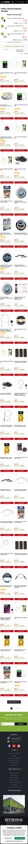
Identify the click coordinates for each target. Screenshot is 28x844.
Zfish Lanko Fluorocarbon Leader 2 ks (20, 682)
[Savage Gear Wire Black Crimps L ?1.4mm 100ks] (7, 384)
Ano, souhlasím (20, 838)
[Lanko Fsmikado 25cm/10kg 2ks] (7, 160)
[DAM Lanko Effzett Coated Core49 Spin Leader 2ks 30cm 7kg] (21, 577)
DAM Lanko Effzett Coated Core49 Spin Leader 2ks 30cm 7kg (20, 586)
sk (26, 2)
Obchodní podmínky (14, 773)
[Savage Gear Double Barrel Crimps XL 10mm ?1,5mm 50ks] (21, 544)
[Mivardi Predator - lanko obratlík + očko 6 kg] (7, 641)
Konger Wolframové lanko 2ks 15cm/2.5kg (6, 201)
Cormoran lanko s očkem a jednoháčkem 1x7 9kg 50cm (20, 490)
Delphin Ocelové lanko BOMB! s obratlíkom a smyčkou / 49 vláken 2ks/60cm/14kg (5, 618)
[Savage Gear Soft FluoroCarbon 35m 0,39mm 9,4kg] (21, 192)
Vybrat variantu (7, 86)
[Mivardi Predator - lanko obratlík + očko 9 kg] (21, 641)
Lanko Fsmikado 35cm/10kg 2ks (15, 26)
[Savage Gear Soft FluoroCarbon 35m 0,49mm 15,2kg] (7, 288)
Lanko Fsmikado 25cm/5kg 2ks (20, 137)
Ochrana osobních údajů (14, 782)
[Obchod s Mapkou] (14, 804)
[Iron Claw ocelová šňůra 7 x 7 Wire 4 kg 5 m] (21, 448)
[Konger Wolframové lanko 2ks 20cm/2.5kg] (21, 512)
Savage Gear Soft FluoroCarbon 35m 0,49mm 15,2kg (6, 298)
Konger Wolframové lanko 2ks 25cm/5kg (6, 682)
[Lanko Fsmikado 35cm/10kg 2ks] (21, 64)
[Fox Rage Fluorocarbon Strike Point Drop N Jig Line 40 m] (7, 128)
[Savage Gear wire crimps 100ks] (21, 160)
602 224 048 (16, 739)
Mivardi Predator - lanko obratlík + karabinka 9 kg (20, 426)
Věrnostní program (14, 762)
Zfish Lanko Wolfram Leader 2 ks (15, 18)
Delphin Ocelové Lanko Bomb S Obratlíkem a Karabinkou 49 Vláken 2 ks (6, 330)
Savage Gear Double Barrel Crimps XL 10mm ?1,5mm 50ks (20, 554)
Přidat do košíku (21, 86)
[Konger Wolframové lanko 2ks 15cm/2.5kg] (7, 192)
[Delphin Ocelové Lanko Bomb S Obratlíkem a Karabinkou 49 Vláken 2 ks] (7, 320)
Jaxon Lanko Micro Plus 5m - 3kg (20, 330)
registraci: (21, 23)
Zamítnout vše (8, 838)
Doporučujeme (19, 49)
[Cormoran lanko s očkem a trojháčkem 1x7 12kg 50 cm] (7, 416)
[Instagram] (19, 746)
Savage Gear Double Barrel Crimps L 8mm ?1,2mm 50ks (20, 362)
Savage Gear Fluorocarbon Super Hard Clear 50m (6, 586)
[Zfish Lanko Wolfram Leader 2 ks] (7, 64)
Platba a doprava (14, 777)
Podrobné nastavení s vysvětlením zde (14, 841)
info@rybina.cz (16, 741)
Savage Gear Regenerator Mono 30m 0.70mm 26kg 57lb (21, 234)
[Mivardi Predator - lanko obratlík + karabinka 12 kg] (7, 448)
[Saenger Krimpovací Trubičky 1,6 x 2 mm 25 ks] (7, 480)
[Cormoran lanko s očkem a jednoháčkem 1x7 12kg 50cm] (7, 512)
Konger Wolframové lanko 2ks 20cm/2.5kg (20, 522)
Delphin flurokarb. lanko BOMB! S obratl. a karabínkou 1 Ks (20, 298)
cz (26, 1)
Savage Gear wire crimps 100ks (20, 169)
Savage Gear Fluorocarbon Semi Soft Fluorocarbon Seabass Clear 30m (6, 266)
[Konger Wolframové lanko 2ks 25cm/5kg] (7, 673)
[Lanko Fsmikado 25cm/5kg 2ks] (21, 128)
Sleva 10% (14, 765)
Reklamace (14, 784)
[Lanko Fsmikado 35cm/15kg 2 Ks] (7, 352)
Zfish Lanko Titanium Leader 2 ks (21, 105)
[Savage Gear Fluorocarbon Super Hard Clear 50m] (7, 577)
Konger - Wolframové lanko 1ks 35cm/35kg (6, 554)
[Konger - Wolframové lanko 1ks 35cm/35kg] (7, 544)
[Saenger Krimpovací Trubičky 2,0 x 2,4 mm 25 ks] (21, 256)
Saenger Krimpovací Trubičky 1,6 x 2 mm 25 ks (5, 490)
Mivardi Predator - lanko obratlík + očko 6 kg (6, 650)
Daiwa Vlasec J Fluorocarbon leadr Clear (16, 34)
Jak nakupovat (14, 775)
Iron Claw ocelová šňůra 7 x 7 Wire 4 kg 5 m (20, 458)
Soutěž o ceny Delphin (14, 758)
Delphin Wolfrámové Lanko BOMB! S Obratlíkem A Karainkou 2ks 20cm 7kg (20, 394)
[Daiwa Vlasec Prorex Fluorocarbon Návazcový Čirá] (7, 224)
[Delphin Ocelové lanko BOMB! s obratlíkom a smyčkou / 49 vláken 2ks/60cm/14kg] (7, 609)
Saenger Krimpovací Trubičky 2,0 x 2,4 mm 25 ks (20, 266)
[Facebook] (9, 746)
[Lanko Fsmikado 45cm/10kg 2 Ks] (21, 609)
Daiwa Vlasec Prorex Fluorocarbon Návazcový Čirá (6, 234)
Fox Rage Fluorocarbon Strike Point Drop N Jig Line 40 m (6, 137)
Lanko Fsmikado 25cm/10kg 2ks (6, 169)
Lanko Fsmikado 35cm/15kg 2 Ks (7, 362)
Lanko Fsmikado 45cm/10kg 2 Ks (20, 618)
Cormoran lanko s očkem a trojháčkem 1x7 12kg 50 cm (6, 426)
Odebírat (20, 724)
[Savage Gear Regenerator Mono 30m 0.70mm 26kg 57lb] (21, 224)
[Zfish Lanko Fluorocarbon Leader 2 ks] (21, 673)
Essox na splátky (14, 780)
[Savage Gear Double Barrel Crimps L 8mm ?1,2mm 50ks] (21, 352)
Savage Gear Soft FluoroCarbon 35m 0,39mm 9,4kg (20, 201)
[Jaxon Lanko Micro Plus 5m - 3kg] (21, 320)
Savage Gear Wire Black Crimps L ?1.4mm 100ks (5, 394)
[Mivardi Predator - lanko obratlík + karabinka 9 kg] (21, 416)
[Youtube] (14, 746)
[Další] (17, 708)
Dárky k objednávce (14, 760)
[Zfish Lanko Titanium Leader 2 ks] (21, 96)
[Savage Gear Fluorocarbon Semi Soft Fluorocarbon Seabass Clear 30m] (7, 256)
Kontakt (14, 755)
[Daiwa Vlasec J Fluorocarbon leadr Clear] (7, 96)
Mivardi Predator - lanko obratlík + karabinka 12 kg (6, 458)
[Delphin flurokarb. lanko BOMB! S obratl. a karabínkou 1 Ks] (21, 288)
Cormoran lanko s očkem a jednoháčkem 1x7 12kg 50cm (6, 522)
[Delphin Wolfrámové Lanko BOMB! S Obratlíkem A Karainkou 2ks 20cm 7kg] (21, 384)
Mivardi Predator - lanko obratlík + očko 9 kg (20, 650)
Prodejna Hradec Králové (14, 753)
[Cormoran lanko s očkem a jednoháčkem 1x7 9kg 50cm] (21, 480)
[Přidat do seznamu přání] (2, 58)
